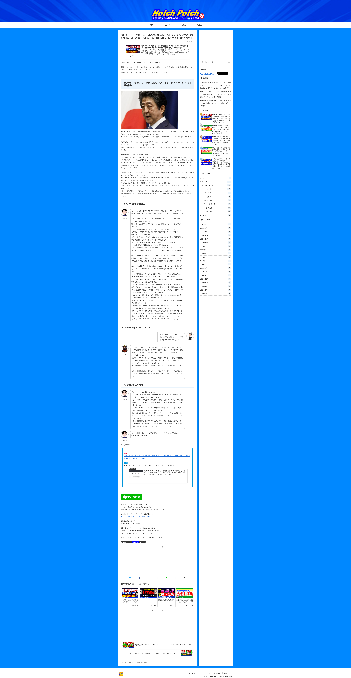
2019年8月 (215, 293)
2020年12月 (215, 235)
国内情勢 (217, 193)
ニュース (136, 542)
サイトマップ (203, 673)
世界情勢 (143, 542)
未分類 (215, 215)
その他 (215, 178)
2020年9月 (215, 246)
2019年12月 (215, 279)
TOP (189, 673)
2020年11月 (215, 239)
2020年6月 (215, 257)
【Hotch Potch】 (127, 542)
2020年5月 (215, 261)
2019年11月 (215, 282)
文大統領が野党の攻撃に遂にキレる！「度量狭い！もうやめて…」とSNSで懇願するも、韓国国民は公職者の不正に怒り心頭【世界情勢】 (215, 85)
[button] (229, 62)
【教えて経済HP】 (216, 204)
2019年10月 (215, 286)
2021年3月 (215, 224)
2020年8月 (215, 250)
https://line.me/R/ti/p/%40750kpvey (136, 516)
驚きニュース (217, 200)
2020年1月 (215, 275)
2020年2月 (215, 272)
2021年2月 (215, 228)
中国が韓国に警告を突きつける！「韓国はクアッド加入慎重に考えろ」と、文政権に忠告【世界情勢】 (215, 103)
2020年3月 (215, 268)
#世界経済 (217, 208)
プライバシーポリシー (215, 673)
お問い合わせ (227, 673)
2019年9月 (215, 290)
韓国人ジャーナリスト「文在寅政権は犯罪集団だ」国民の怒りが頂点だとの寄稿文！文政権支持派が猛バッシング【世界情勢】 (215, 94)
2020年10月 (215, 242)
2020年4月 (215, 264)
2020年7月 (215, 253)
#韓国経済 (217, 211)
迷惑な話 (217, 197)
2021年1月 (215, 232)
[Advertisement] (157, 561)
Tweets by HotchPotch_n (208, 74)
